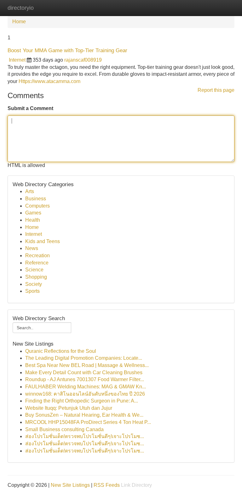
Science (34, 269)
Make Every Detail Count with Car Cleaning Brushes (83, 372)
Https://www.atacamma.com (49, 81)
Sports (32, 291)
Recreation (37, 255)
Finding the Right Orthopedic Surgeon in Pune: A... (81, 400)
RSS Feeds (107, 485)
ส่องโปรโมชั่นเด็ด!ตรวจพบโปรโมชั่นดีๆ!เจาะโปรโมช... (84, 436)
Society (33, 284)
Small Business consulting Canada (64, 429)
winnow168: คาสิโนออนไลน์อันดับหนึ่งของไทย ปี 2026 (85, 394)
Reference (37, 262)
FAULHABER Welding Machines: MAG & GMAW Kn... (85, 386)
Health (32, 220)
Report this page (216, 90)
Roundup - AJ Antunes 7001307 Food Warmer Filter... (84, 379)
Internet (17, 60)
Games (33, 212)
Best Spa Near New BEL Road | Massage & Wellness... (87, 365)
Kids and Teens (42, 241)
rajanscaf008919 (83, 60)
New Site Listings (70, 485)
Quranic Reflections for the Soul (60, 351)
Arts (29, 191)
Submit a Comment (30, 108)
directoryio (21, 8)
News (31, 248)
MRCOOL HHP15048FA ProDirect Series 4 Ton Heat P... (88, 422)
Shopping (36, 277)
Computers (37, 205)
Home (19, 21)
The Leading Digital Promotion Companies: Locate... (83, 358)
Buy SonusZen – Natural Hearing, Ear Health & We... (84, 415)
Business (35, 198)
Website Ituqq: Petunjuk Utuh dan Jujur (68, 408)
